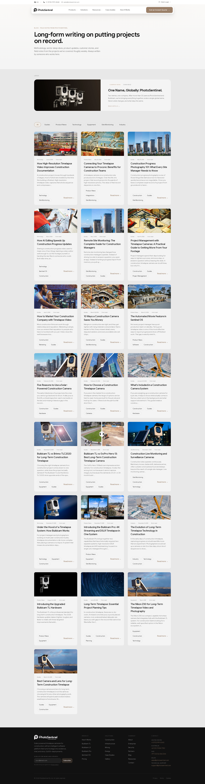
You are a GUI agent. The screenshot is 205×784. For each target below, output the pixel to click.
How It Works (125, 10)
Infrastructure (110, 744)
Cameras (89, 413)
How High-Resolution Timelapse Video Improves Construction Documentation (54, 167)
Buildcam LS (86, 747)
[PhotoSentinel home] (43, 10)
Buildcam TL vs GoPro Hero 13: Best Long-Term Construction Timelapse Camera (100, 457)
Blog (129, 755)
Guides (149, 195)
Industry (136, 559)
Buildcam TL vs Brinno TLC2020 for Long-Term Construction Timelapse (54, 457)
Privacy (155, 778)
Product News (91, 191)
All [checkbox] (37, 125)
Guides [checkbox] (47, 125)
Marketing (42, 345)
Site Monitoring (44, 200)
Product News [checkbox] (61, 125)
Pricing (84, 759)
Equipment (43, 487)
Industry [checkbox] (122, 125)
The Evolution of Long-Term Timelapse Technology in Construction (146, 531)
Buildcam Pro (86, 751)
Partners (131, 751)
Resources (97, 10)
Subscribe (67, 760)
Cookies (168, 778)
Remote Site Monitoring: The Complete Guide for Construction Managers (102, 244)
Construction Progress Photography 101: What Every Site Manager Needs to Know (149, 167)
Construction (137, 195)
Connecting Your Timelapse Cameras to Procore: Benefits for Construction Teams (102, 167)
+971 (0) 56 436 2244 (158, 754)
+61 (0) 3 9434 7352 (158, 748)
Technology (43, 195)
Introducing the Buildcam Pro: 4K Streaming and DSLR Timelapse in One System (102, 531)
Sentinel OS (43, 271)
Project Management (140, 276)
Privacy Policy (54, 764)
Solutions (84, 10)
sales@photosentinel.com (160, 760)
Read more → (69, 198)
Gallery (107, 759)
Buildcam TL (86, 744)
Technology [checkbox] (76, 125)
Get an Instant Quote (159, 10)
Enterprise (132, 744)
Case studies (110, 10)
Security (131, 747)
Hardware (42, 413)
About (130, 740)
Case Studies (109, 755)
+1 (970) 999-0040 (157, 742)
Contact (131, 763)
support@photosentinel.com (161, 765)
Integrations (90, 195)
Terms (162, 778)
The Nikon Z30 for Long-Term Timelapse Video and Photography (147, 608)
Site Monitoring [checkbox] (107, 125)
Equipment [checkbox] (91, 125)
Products (72, 10)
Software (136, 345)
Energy (107, 751)
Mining (107, 747)
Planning (89, 641)
